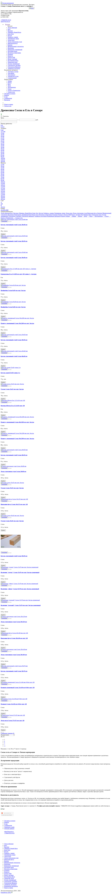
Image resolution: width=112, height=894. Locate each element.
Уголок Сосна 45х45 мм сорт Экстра (12, 521)
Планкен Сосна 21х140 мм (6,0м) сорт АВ (14, 704)
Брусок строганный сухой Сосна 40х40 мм (14, 356)
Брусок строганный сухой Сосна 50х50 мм (14, 556)
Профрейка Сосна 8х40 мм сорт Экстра (13, 307)
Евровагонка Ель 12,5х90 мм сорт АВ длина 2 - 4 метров (18, 274)
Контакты (7, 100)
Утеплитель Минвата (14, 67)
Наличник (11, 48)
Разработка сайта (6, 892)
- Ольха (106, 216)
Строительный (12, 78)
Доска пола (11, 40)
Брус (9, 29)
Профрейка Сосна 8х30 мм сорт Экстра (13, 290)
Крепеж (10, 45)
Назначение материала (54, 216)
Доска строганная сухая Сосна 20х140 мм (14, 654)
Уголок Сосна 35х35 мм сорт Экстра (12, 488)
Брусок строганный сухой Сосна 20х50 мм (14, 241)
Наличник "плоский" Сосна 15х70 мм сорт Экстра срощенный (21, 605)
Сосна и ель (11, 92)
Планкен (10, 54)
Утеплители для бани (14, 65)
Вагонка (10, 31)
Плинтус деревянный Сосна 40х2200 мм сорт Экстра (17, 422)
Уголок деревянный (14, 63)
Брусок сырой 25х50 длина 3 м (10, 373)
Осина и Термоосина (14, 90)
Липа (9, 85)
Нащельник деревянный (15, 49)
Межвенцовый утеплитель (16, 46)
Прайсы (6, 95)
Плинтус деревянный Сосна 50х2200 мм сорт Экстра (17, 438)
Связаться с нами (9, 827)
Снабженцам (8, 98)
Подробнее (4, 221)
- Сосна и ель (18, 218)
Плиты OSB (11, 57)
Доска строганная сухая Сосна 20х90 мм (13, 471)
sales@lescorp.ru (5, 21)
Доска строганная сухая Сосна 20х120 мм (14, 622)
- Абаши (73, 216)
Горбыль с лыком (13, 37)
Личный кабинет (9, 828)
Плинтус (10, 56)
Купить (3, 234)
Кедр (9, 84)
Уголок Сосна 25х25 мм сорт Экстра (12, 389)
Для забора (11, 73)
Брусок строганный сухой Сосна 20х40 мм (14, 224)
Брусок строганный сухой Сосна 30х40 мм (14, 257)
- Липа (90, 216)
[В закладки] (9, 221)
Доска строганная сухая (15, 42)
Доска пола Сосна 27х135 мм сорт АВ (12, 720)
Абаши (10, 81)
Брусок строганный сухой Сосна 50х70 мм (14, 671)
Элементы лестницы (14, 68)
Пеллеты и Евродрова (14, 52)
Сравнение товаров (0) (7, 733)
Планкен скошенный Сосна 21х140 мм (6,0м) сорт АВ (17, 687)
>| (4, 746)
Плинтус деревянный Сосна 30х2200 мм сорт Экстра (17, 323)
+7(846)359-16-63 (6, 20)
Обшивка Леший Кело (14, 32)
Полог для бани (12, 59)
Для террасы (11, 74)
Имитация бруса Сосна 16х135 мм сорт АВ (14, 504)
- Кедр (84, 216)
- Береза (79, 216)
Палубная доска (12, 51)
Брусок (10, 35)
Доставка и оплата (9, 93)
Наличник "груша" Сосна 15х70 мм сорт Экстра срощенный (20, 572)
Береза (10, 82)
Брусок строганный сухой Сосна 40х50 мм (14, 455)
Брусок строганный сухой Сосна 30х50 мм (14, 340)
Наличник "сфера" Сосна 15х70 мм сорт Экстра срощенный (20, 589)
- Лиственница (98, 216)
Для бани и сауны (13, 71)
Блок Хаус (11, 34)
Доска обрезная (12, 27)
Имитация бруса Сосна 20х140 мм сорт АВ (14, 638)
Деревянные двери (13, 38)
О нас (6, 96)
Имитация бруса (13, 43)
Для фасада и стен (13, 76)
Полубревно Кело (13, 60)
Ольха (9, 89)
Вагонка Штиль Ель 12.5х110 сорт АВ (13, 405)
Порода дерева (8, 104)
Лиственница (12, 87)
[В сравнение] (10, 221)
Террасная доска (12, 62)
